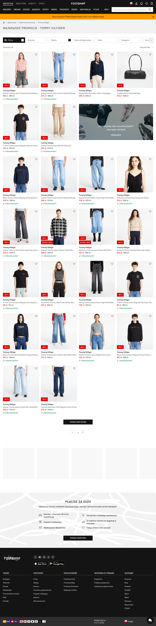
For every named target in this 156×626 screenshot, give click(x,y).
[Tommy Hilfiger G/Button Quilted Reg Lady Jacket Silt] (135, 227)
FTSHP (96, 9)
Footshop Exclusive (71, 586)
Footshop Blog (69, 582)
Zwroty (5, 586)
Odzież (26, 9)
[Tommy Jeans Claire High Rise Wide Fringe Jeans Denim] (97, 174)
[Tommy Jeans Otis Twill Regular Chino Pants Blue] (59, 384)
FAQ (4, 597)
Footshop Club (71, 506)
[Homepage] (17, 558)
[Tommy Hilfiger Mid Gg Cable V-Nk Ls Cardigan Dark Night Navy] (97, 70)
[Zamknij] (153, 16)
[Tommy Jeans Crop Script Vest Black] (59, 279)
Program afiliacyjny (40, 593)
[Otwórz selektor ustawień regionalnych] (131, 3)
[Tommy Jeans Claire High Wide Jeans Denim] (59, 331)
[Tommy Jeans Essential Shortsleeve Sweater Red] (21, 70)
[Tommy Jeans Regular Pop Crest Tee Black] (135, 279)
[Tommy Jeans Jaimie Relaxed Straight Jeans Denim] (59, 174)
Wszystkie (8, 3)
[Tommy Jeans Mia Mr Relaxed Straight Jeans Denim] (59, 122)
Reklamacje (7, 590)
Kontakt (6, 601)
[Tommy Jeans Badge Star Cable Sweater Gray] (97, 331)
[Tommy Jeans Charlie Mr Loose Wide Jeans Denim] (21, 384)
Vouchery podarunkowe (42, 590)
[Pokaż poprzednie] (83, 432)
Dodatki (36, 9)
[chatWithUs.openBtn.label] (150, 620)
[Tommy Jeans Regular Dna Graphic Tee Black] (21, 279)
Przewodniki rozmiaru (11, 593)
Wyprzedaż (129, 604)
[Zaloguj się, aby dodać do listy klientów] (36, 54)
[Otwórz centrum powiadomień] (141, 3)
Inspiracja (85, 9)
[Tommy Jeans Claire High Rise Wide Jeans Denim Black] (97, 279)
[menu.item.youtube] (40, 557)
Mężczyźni (21, 3)
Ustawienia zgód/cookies (103, 586)
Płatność (6, 582)
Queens (36, 597)
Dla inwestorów (39, 601)
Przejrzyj (116, 135)
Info (106, 9)
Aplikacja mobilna (70, 590)
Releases (128, 601)
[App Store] (40, 563)
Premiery (64, 9)
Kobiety (32, 3)
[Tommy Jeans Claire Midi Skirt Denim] (97, 227)
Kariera (36, 586)
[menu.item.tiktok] (48, 557)
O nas (35, 579)
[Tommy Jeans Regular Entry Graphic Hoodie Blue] (21, 174)
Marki (54, 9)
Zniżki (74, 9)
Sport (46, 9)
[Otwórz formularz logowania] (136, 3)
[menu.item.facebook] (35, 557)
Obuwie (17, 9)
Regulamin (98, 579)
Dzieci (42, 3)
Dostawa (6, 579)
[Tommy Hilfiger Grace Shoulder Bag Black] (135, 70)
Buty (126, 582)
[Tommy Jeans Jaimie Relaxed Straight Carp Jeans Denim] (59, 70)
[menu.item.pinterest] (53, 557)
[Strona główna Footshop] (78, 3)
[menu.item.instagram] (44, 557)
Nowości (7, 9)
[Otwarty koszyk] (151, 3)
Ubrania (127, 586)
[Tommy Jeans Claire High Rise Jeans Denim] (21, 227)
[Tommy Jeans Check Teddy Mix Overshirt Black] (59, 227)
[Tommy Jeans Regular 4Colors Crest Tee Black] (21, 122)
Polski (130, 621)
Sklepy (36, 582)
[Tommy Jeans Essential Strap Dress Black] (135, 174)
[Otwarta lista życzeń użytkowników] (146, 3)
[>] (151, 40)
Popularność (145, 47)
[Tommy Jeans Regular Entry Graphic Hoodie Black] (135, 331)
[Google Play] (56, 563)
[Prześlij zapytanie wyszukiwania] (149, 9)
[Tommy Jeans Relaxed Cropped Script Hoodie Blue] (21, 331)
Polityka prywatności (102, 582)
